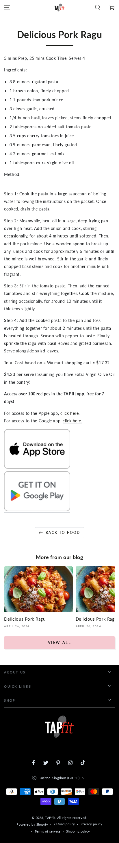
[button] (97, 7)
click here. (70, 413)
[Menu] (7, 7)
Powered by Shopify (32, 824)
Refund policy (64, 824)
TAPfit (50, 817)
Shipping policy (78, 831)
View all (59, 642)
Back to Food (63, 532)
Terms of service (48, 831)
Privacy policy (92, 824)
